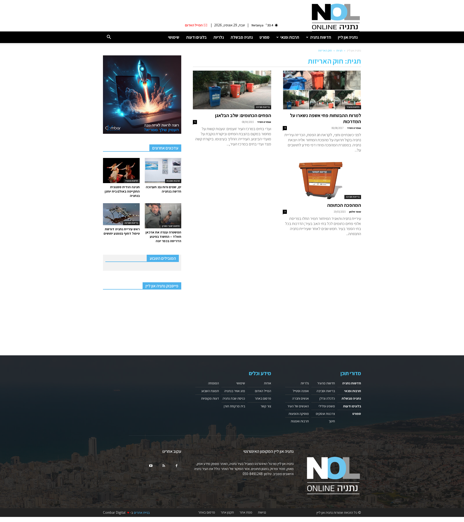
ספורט (264, 37)
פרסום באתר (263, 398)
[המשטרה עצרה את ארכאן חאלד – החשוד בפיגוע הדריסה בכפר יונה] (163, 215)
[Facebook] (176, 466)
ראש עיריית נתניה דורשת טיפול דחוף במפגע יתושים (122, 231)
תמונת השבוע (210, 391)
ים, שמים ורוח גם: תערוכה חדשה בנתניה (163, 189)
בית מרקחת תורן (234, 406)
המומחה (213, 383)
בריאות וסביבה (263, 107)
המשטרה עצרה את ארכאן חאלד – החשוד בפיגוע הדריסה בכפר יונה (163, 236)
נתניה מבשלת (242, 37)
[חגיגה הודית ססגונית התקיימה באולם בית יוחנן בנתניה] (121, 170)
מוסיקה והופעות (299, 413)
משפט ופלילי (327, 406)
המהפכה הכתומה (344, 205)
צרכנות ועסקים (325, 413)
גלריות (218, 37)
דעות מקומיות (210, 398)
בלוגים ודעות (196, 37)
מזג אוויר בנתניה (234, 391)
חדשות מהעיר (353, 107)
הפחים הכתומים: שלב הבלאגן (243, 115)
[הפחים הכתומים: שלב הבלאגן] (232, 90)
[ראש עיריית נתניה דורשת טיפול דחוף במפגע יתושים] (121, 214)
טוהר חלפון (355, 211)
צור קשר (266, 406)
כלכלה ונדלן (327, 398)
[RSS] (163, 466)
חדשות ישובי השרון (171, 226)
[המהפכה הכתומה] (322, 179)
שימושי (173, 37)
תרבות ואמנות (173, 180)
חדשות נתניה (320, 37)
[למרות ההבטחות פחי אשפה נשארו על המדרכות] (322, 90)
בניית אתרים (142, 512)
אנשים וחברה (300, 398)
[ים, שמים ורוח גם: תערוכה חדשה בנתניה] (163, 170)
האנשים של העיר (298, 406)
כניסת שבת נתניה (234, 398)
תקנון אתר (227, 512)
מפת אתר (245, 512)
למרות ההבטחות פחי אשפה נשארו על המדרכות (325, 118)
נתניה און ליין (348, 37)
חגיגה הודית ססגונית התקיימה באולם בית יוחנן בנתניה (122, 191)
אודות (267, 383)
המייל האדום (263, 391)
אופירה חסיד (354, 128)
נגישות (262, 512)
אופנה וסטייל (301, 391)
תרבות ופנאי (289, 37)
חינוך (332, 421)
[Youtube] (151, 466)
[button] (109, 37)
